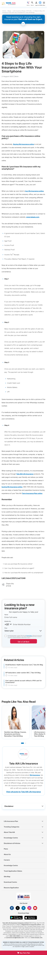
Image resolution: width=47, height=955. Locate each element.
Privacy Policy (29, 635)
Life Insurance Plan (11, 821)
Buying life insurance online (23, 144)
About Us (7, 854)
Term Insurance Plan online (32, 493)
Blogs (9, 11)
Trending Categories (11, 827)
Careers (7, 860)
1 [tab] (22, 743)
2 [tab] (25, 743)
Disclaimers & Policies (12, 843)
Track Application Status (13, 871)
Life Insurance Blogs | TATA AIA (22, 11)
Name (6, 614)
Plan (5, 628)
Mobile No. (7, 621)
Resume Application (11, 888)
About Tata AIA (9, 832)
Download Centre (10, 882)
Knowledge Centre (11, 838)
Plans (6, 849)
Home (4, 11)
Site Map (7, 876)
